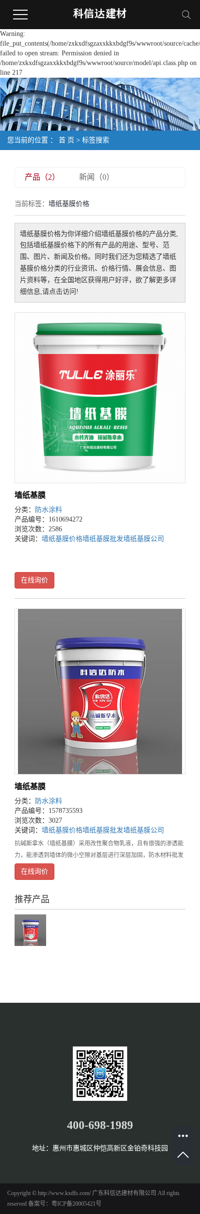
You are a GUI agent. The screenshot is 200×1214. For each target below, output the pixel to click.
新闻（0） (96, 177)
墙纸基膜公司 (143, 538)
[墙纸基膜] (100, 397)
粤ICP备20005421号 (76, 1203)
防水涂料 (48, 509)
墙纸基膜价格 (62, 538)
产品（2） (42, 177)
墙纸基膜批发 (103, 538)
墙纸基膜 (30, 495)
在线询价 (34, 580)
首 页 (66, 140)
